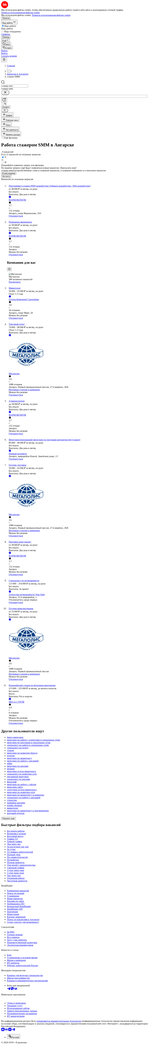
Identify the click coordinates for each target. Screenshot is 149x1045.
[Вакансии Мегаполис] (77, 354)
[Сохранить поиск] (4, 100)
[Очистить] (5, 92)
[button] (4, 50)
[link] (6, 44)
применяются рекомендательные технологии (59, 1021)
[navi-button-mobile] (4, 59)
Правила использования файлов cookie (51, 15)
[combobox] (14, 85)
